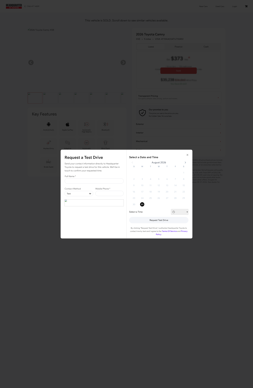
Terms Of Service (169, 231)
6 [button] (167, 179)
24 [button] (142, 198)
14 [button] (175, 185)
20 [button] (167, 191)
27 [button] (167, 198)
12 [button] (159, 185)
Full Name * (70, 176)
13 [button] (167, 185)
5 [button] (158, 179)
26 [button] (158, 198)
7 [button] (175, 179)
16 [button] (134, 191)
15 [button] (184, 185)
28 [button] (175, 198)
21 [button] (175, 191)
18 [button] (150, 191)
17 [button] (142, 191)
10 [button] (142, 185)
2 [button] (134, 179)
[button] (185, 162)
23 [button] (134, 198)
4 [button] (150, 179)
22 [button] (184, 191)
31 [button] (142, 204)
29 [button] (183, 198)
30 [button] (134, 204)
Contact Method (73, 188)
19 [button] (159, 191)
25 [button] (150, 198)
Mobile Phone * (102, 188)
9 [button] (134, 185)
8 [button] (183, 179)
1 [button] (183, 172)
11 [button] (150, 185)
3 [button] (142, 179)
